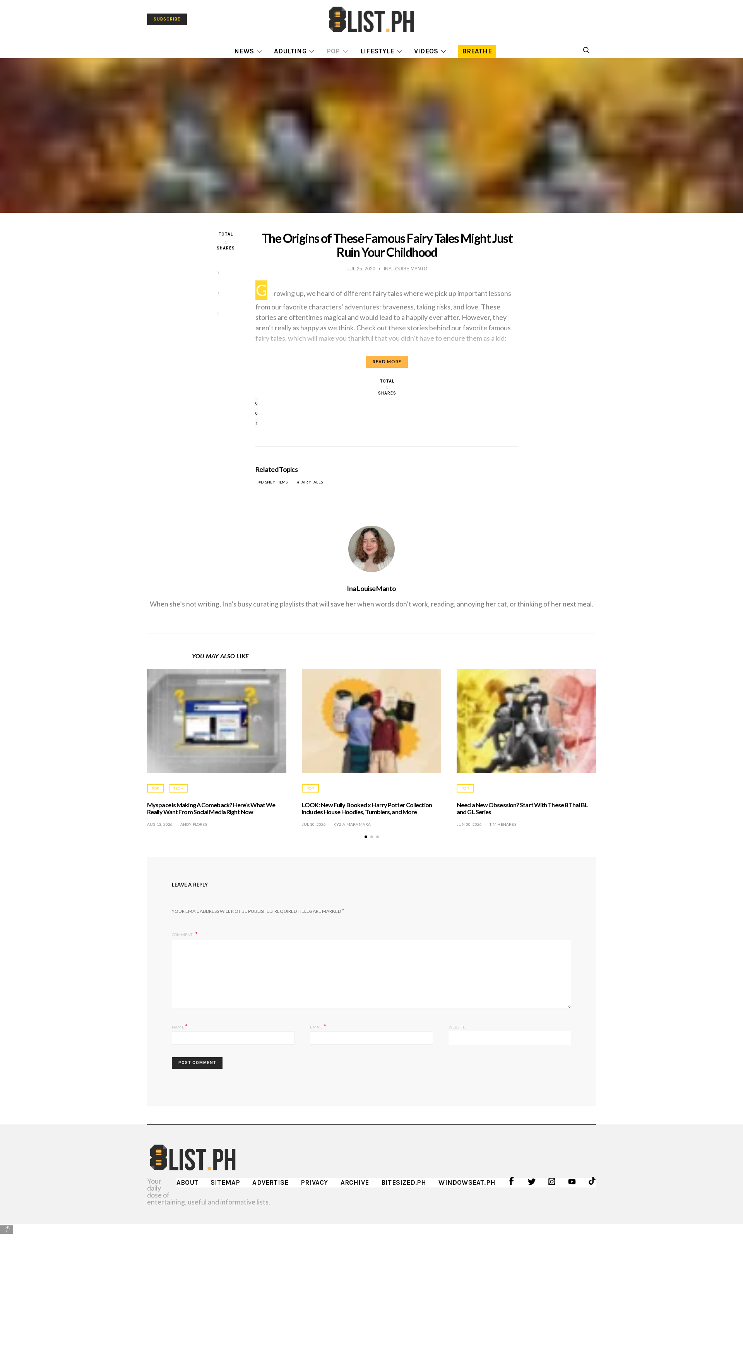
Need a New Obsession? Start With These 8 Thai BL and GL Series (522, 808)
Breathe (476, 51)
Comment (182, 934)
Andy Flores (193, 824)
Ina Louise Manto (371, 588)
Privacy (314, 1182)
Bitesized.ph (403, 1182)
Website (457, 1027)
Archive (355, 1182)
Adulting (290, 51)
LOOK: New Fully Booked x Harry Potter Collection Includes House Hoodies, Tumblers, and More (367, 808)
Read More (387, 361)
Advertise (270, 1182)
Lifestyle (377, 51)
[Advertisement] (371, 1289)
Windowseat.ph (466, 1182)
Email (318, 1026)
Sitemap (225, 1182)
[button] (366, 837)
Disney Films (274, 482)
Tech (178, 788)
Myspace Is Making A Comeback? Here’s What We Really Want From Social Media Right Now (211, 808)
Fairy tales (311, 482)
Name (180, 1026)
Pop (333, 51)
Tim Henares (503, 824)
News (244, 51)
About (187, 1182)
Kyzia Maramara (352, 824)
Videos (426, 51)
